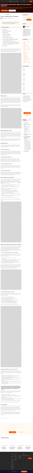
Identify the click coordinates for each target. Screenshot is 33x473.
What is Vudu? (5, 29)
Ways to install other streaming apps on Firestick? (10, 39)
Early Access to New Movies (27, 132)
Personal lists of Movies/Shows (7, 34)
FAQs (15, 457)
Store (14, 1)
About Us (16, 455)
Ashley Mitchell (29, 445)
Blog (17, 1)
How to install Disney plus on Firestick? (8, 40)
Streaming (7, 14)
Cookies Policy (19, 458)
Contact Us (16, 456)
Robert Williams (4, 18)
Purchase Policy (19, 456)
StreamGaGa (2, 413)
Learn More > (24, 8)
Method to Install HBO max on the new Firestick (9, 41)
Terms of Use (19, 455)
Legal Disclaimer (16, 459)
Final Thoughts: (26, 151)
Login (31, 1)
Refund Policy (19, 457)
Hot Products (11, 1)
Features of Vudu (5, 32)
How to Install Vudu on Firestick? (8, 37)
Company (16, 458)
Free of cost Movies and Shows (7, 35)
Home (1, 14)
